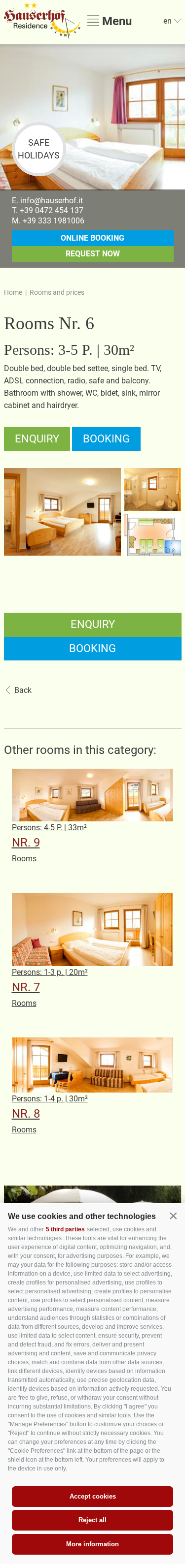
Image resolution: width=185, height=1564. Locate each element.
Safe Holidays (39, 148)
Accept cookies (93, 1496)
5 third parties (65, 1229)
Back (23, 690)
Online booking (92, 238)
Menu (115, 21)
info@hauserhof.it (51, 200)
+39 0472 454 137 (51, 210)
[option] (92, 117)
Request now (93, 253)
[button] (173, 1216)
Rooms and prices (57, 292)
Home (13, 292)
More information (92, 1544)
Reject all (92, 1520)
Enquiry (37, 439)
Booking (106, 439)
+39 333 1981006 (53, 220)
